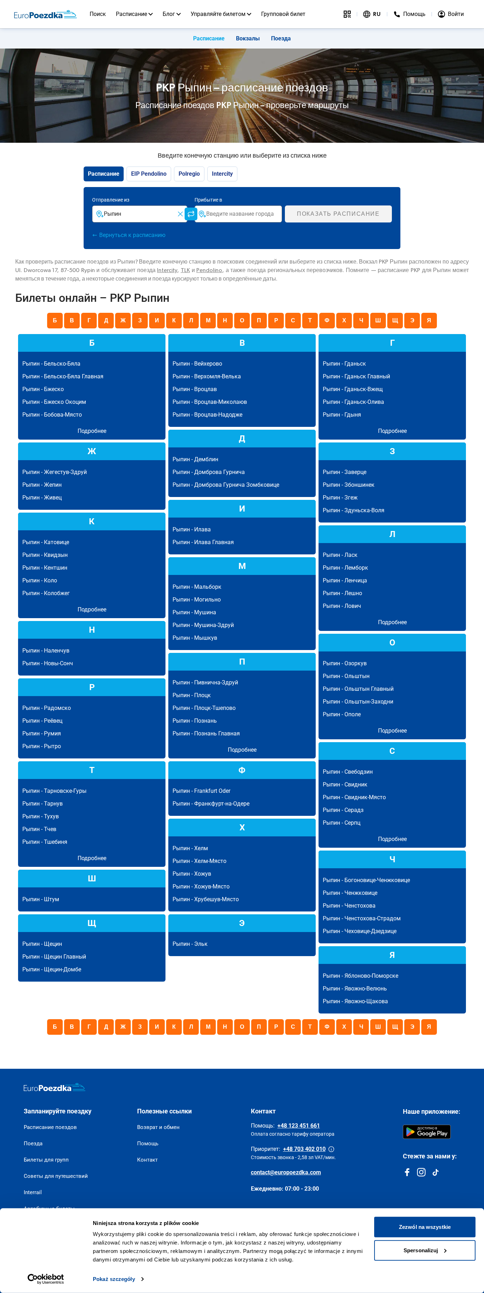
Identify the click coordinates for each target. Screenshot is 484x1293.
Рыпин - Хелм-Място (199, 861)
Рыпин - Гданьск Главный (356, 376)
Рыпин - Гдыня (342, 414)
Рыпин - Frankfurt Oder (201, 790)
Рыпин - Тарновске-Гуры (54, 790)
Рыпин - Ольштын (346, 676)
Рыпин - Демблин (195, 459)
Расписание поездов (50, 1127)
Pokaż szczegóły (114, 1279)
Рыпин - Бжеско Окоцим (54, 402)
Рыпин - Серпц (341, 822)
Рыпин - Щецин (42, 944)
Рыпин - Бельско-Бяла (51, 363)
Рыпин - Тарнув (42, 803)
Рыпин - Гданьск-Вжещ (353, 389)
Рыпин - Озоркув (345, 663)
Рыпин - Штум (40, 899)
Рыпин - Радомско (46, 708)
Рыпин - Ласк (340, 555)
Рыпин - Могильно (197, 599)
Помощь (147, 1143)
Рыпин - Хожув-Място (201, 886)
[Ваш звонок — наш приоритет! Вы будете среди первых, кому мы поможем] (331, 1149)
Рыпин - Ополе (342, 714)
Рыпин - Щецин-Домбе (51, 969)
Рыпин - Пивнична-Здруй (205, 682)
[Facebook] (407, 1172)
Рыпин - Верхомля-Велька (207, 376)
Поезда (281, 38)
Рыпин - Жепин (42, 484)
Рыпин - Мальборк (197, 586)
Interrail (33, 1192)
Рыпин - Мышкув (195, 637)
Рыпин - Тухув (40, 816)
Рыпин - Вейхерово (197, 363)
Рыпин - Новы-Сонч (47, 663)
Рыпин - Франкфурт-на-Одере (211, 803)
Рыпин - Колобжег (46, 593)
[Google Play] (427, 1132)
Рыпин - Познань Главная (206, 733)
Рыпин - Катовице (45, 542)
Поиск (98, 14)
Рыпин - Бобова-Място (52, 414)
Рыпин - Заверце (344, 472)
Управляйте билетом (218, 14)
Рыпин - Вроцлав (195, 389)
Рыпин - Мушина (194, 612)
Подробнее (92, 431)
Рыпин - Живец (42, 497)
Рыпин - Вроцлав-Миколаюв (210, 402)
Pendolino (209, 270)
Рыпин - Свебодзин (348, 771)
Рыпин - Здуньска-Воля (353, 510)
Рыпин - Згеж (340, 497)
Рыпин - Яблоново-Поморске (360, 975)
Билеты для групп (46, 1160)
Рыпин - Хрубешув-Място (206, 899)
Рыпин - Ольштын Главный (358, 688)
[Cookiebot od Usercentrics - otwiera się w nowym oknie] (46, 1279)
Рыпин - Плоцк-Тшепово (204, 708)
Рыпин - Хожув (192, 873)
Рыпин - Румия (41, 733)
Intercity (167, 270)
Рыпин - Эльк (190, 944)
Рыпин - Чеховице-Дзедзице (359, 931)
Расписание (131, 14)
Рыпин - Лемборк (345, 567)
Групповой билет (283, 14)
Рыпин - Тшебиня (44, 842)
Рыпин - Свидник (345, 784)
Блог (169, 14)
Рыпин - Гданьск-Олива (353, 402)
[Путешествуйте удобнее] (347, 14)
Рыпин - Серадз (343, 810)
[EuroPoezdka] (54, 1087)
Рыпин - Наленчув (45, 650)
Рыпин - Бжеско (43, 389)
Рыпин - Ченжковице (350, 893)
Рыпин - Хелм (190, 848)
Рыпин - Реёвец (42, 720)
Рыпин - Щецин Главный (54, 956)
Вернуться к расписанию (132, 235)
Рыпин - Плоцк (192, 695)
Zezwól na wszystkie (425, 1227)
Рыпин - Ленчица (345, 580)
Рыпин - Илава (192, 529)
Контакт (147, 1160)
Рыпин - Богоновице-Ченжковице (366, 880)
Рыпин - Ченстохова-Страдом (362, 918)
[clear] (180, 214)
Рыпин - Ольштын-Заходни (358, 701)
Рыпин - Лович (342, 606)
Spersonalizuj (421, 1250)
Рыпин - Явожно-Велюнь (355, 988)
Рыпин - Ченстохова (349, 905)
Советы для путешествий (56, 1176)
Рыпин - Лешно (342, 593)
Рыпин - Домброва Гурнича (209, 472)
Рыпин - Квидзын (45, 555)
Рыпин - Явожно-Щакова (355, 1001)
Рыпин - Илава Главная (203, 542)
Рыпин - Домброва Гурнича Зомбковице (226, 484)
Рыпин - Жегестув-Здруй (54, 472)
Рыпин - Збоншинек (349, 484)
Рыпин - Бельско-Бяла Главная (62, 376)
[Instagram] (421, 1172)
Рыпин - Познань (195, 720)
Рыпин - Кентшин (44, 567)
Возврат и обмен (158, 1127)
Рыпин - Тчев (39, 829)
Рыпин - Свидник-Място (354, 797)
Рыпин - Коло (39, 580)
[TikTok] (435, 1172)
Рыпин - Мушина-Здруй (203, 625)
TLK (185, 270)
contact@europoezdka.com (286, 1172)
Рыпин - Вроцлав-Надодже (207, 414)
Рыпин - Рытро (41, 746)
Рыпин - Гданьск (344, 363)
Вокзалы (248, 38)
